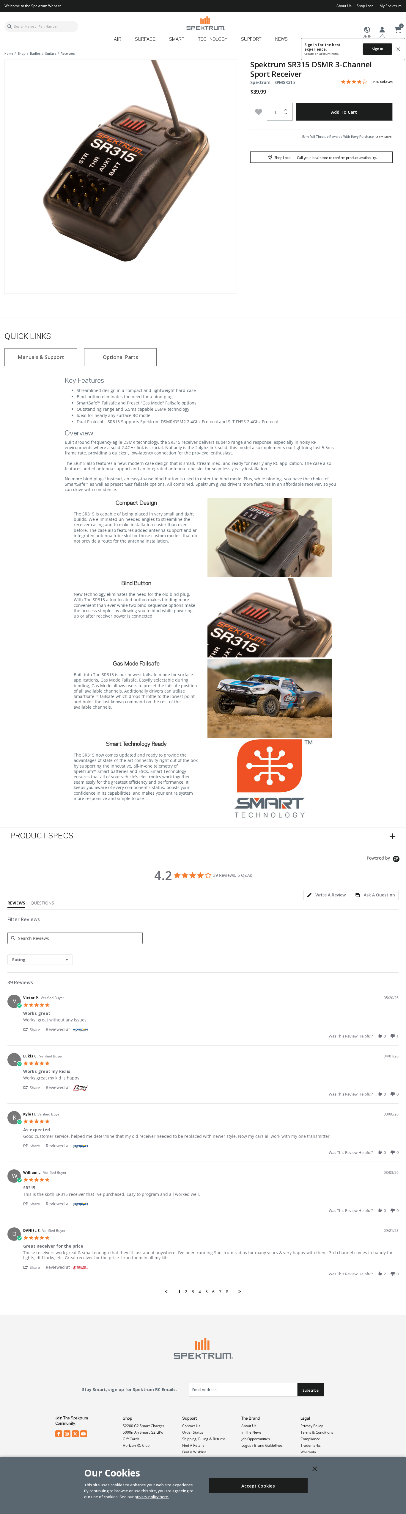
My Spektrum (391, 5)
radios (35, 53)
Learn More (383, 137)
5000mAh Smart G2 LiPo (143, 1432)
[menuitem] (119, 41)
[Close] (314, 1468)
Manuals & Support (41, 357)
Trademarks (310, 1445)
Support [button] (251, 40)
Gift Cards (131, 1438)
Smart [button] (176, 40)
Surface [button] (145, 40)
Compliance (310, 1438)
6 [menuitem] (213, 1291)
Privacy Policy (311, 1425)
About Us (344, 5)
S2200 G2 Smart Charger (143, 1425)
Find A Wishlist (194, 1451)
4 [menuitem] (200, 1291)
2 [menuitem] (186, 1291)
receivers (68, 53)
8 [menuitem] (227, 1291)
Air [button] (117, 40)
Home (8, 53)
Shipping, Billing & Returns (204, 1438)
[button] (34, 1029)
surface (50, 53)
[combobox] (41, 26)
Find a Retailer (194, 1445)
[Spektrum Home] (205, 23)
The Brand (250, 1418)
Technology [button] (212, 40)
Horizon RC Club (136, 1445)
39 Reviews (382, 82)
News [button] (281, 40)
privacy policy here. (152, 1496)
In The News (251, 1432)
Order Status (192, 1432)
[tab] (326, 895)
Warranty (308, 1451)
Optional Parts (120, 357)
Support (189, 1418)
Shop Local (365, 5)
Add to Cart (344, 112)
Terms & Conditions (316, 1432)
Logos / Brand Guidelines (262, 1445)
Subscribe (311, 1390)
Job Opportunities (255, 1438)
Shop (127, 1418)
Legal (305, 1418)
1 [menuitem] (179, 1291)
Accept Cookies (258, 1486)
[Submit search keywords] (9, 26)
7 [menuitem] (220, 1291)
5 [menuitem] (206, 1291)
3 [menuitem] (193, 1291)
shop (22, 53)
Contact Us (191, 1425)
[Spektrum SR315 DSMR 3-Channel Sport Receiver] (121, 176)
